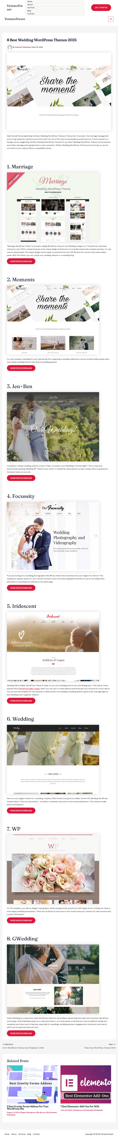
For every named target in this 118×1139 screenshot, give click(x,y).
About (30, 4)
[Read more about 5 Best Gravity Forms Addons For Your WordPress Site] (32, 1084)
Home (29, 1)
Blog (29, 10)
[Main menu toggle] (110, 19)
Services (30, 7)
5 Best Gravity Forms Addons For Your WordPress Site (28, 1107)
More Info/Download (21, 261)
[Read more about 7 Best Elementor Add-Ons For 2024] (85, 1084)
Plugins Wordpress (28, 1112)
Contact (31, 13)
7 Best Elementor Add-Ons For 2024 (79, 1106)
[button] (101, 7)
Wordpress (41, 1112)
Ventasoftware (15, 7)
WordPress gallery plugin (29, 688)
